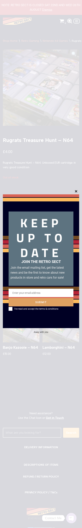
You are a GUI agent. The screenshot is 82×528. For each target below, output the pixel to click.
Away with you (41, 332)
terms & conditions (48, 309)
